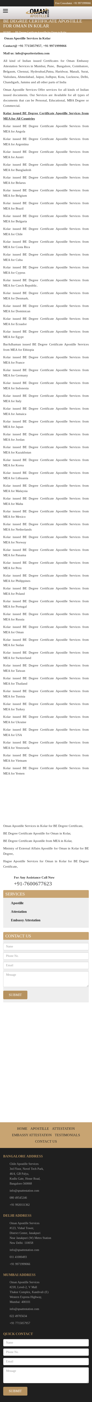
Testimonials (67, 1135)
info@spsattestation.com (24, 1190)
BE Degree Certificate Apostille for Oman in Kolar (40, 32)
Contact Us (46, 1141)
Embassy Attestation (25, 920)
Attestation (19, 911)
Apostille (17, 903)
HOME (7, 32)
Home (22, 1128)
